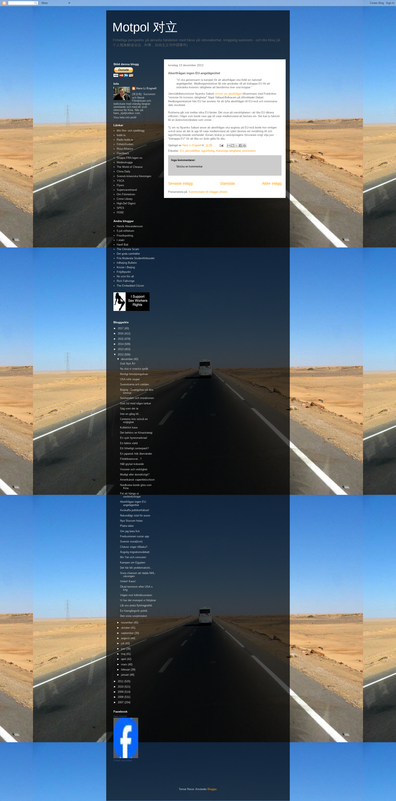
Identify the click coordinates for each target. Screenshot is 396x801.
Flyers (120, 185)
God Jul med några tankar (135, 403)
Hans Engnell (120, 716)
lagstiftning (207, 150)
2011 (121, 681)
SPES (120, 207)
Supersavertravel (127, 189)
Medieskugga (125, 162)
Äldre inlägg (272, 183)
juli (123, 643)
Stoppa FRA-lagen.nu (129, 157)
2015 (121, 338)
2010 (121, 686)
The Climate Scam (128, 249)
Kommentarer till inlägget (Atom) (208, 191)
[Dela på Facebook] (240, 145)
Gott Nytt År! (127, 363)
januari (125, 674)
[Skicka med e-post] (229, 145)
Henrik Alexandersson (130, 226)
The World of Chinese (130, 166)
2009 (121, 691)
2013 (121, 349)
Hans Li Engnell (146, 88)
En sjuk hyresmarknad (133, 437)
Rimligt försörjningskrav (134, 374)
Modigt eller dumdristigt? (134, 474)
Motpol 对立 (145, 27)
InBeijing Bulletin (127, 262)
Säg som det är (129, 408)
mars (124, 664)
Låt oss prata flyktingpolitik (136, 605)
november (127, 622)
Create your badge (122, 760)
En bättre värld (129, 443)
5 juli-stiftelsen (125, 230)
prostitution (249, 150)
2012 (121, 354)
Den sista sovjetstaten (133, 616)
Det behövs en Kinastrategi (136, 432)
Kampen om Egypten (132, 562)
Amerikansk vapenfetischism (137, 479)
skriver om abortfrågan (228, 93)
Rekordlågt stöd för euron (135, 515)
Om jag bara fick (130, 531)
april (124, 659)
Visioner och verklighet (133, 469)
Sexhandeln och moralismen (137, 398)
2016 (121, 333)
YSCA (120, 180)
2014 (121, 344)
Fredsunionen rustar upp (134, 536)
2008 (121, 697)
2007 (121, 702)
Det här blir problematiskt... (136, 567)
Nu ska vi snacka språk (134, 368)
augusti (126, 638)
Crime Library (125, 198)
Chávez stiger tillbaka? (133, 546)
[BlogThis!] (233, 145)
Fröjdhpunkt (124, 271)
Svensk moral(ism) (131, 541)
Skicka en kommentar (189, 166)
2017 (121, 328)
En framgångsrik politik (133, 610)
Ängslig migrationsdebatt (135, 552)
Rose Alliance (125, 148)
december (127, 359)
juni (123, 648)
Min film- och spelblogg (130, 130)
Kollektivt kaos (129, 427)
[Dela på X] (237, 145)
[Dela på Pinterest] (244, 145)
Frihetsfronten (125, 144)
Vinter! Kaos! (128, 581)
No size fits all (125, 276)
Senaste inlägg (180, 183)
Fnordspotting (125, 235)
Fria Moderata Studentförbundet (135, 258)
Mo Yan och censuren (133, 557)
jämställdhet (192, 150)
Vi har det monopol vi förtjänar (138, 600)
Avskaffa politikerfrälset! (134, 510)
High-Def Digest (126, 203)
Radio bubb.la (125, 139)
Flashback (123, 153)
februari (126, 669)
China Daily (123, 171)
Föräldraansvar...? (130, 458)
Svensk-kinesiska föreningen (134, 176)
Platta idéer (127, 525)
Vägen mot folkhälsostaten (136, 595)
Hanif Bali (122, 244)
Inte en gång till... (130, 413)
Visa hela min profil (124, 117)
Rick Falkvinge (125, 280)
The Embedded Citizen (130, 285)
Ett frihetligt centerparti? (134, 448)
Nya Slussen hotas (131, 520)
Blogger (211, 789)
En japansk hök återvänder (136, 453)
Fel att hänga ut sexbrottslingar (130, 495)
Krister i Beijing (126, 267)
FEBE (120, 212)
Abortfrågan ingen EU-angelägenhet (133, 503)
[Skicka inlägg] (221, 145)
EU (182, 150)
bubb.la (121, 135)
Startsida (227, 183)
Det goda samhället (128, 253)
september (127, 633)
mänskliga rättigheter (228, 150)
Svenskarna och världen (134, 384)
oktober (126, 627)
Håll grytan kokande (132, 464)
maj (123, 653)
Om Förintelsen (126, 194)
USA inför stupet (130, 379)
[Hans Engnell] (125, 757)
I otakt (120, 240)
